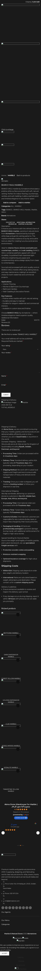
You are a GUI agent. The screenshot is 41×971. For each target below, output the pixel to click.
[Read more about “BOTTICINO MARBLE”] (3, 629)
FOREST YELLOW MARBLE (10, 678)
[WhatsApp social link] (18, 219)
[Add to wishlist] (18, 614)
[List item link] (20, 892)
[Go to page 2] (20, 845)
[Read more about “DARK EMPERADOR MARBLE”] (3, 651)
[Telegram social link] (21, 219)
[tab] (10, 222)
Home (3, 175)
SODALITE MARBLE (11, 767)
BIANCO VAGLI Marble (21, 210)
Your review (6, 353)
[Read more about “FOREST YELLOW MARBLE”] (3, 675)
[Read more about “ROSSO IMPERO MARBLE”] (3, 742)
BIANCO (9, 210)
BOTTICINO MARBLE (11, 633)
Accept (4, 953)
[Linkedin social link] (16, 219)
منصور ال (14, 824)
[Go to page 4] (23, 845)
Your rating (6, 346)
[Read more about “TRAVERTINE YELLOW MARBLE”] (3, 786)
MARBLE (11, 175)
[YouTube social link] (16, 907)
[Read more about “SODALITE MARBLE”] (3, 764)
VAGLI (3, 212)
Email (4, 385)
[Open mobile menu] (2, 2)
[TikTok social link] (30, 907)
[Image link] (8, 861)
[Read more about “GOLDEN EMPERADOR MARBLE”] (3, 697)
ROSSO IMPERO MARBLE (11, 746)
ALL (12, 206)
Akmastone (11, 216)
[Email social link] (12, 219)
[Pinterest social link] (14, 219)
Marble (34, 210)
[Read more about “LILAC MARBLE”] (3, 720)
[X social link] (10, 219)
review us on (20, 818)
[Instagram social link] (13, 907)
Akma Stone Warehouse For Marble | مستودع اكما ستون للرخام (20, 805)
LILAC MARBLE (11, 724)
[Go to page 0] (17, 845)
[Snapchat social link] (26, 907)
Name (4, 376)
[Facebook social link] (7, 219)
